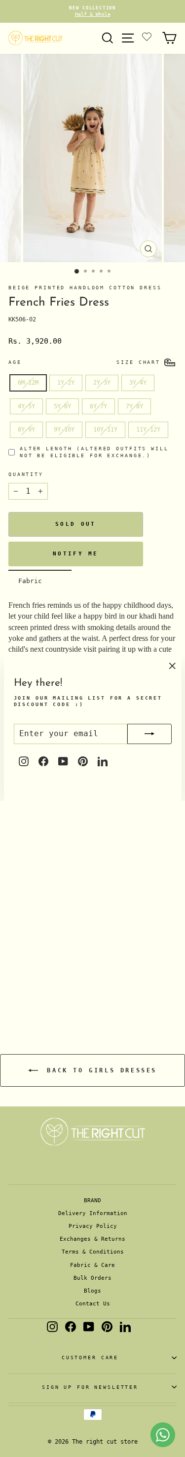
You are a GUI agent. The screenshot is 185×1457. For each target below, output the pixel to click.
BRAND (92, 1200)
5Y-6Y (62, 406)
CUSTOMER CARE (90, 1357)
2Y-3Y (102, 382)
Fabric (30, 581)
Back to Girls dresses (99, 1070)
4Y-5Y (26, 406)
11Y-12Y (148, 429)
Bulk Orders (92, 1278)
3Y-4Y (138, 382)
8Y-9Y (26, 429)
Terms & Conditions (93, 1252)
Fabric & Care (92, 1265)
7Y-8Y (134, 406)
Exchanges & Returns (92, 1239)
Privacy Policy (93, 1226)
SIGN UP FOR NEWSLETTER (90, 1387)
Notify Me (76, 554)
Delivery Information (92, 1213)
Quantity (25, 474)
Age (15, 362)
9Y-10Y (64, 429)
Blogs (92, 1291)
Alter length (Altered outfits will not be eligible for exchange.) (94, 452)
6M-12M (28, 382)
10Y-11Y (105, 429)
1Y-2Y (65, 382)
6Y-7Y (98, 406)
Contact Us (92, 1303)
